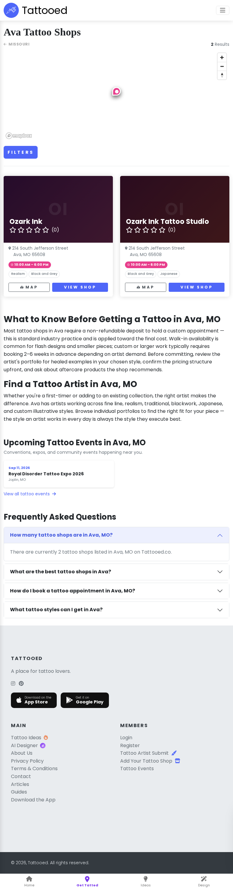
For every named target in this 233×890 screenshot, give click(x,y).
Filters (21, 152)
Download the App (33, 799)
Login (126, 737)
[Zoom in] (222, 57)
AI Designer (24, 745)
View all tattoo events (27, 494)
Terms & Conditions (34, 768)
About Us (21, 753)
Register (130, 745)
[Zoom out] (222, 66)
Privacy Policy (27, 760)
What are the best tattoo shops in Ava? (60, 571)
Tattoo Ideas (26, 737)
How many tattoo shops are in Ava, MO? (61, 534)
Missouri (18, 44)
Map (31, 287)
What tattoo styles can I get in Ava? (56, 609)
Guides (19, 791)
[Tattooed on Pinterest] (21, 683)
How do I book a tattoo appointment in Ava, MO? (72, 590)
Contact (21, 776)
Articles (20, 784)
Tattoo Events (137, 768)
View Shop (80, 287)
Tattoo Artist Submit (144, 753)
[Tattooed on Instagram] (13, 683)
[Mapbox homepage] (18, 135)
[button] (116, 91)
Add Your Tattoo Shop (146, 760)
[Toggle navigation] (222, 10)
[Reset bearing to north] (222, 75)
